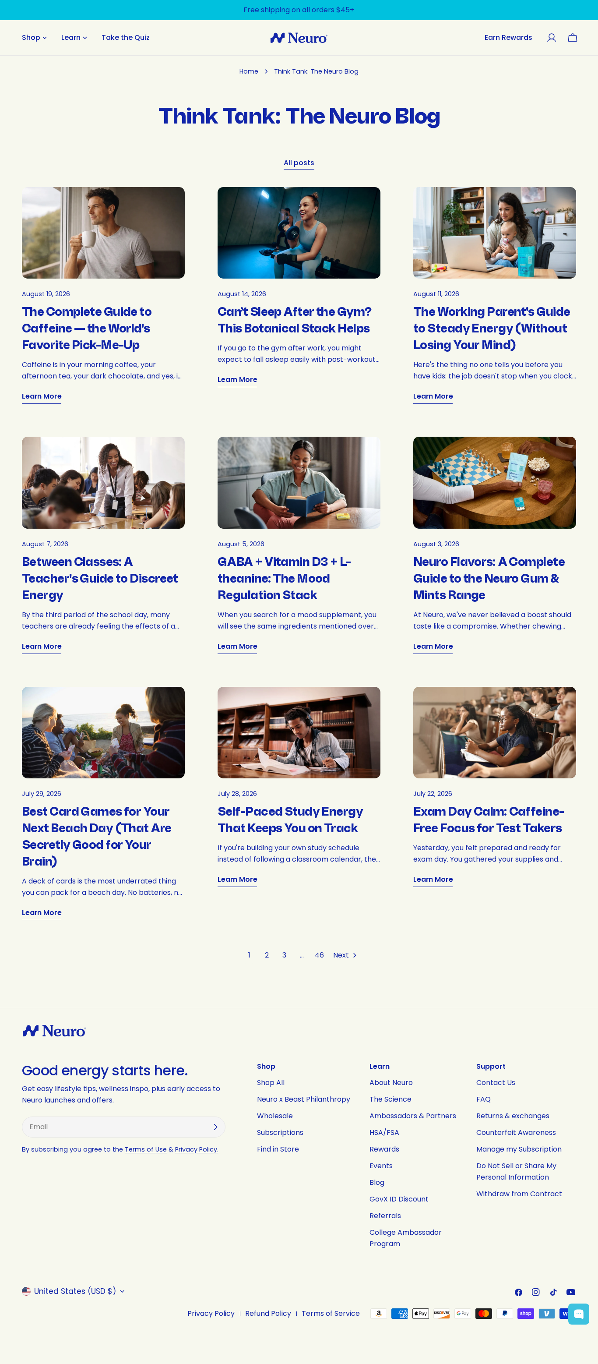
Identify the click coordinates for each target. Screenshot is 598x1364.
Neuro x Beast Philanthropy (303, 1099)
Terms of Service (331, 1313)
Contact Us (495, 1083)
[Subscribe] (215, 1127)
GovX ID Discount (399, 1199)
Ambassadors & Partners (412, 1116)
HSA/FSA (384, 1132)
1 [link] (249, 955)
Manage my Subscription (519, 1149)
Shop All (271, 1083)
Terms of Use (146, 1149)
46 (319, 955)
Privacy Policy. (196, 1149)
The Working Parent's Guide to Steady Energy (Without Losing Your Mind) (491, 329)
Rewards (384, 1149)
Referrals (385, 1216)
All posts (299, 163)
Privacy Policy (211, 1313)
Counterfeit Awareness (516, 1132)
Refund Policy (268, 1313)
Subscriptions (280, 1132)
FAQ (483, 1099)
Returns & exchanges (512, 1116)
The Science (390, 1099)
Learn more (41, 396)
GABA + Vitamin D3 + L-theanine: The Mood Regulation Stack (284, 579)
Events (381, 1166)
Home (248, 71)
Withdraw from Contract (519, 1194)
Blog (376, 1182)
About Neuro (391, 1083)
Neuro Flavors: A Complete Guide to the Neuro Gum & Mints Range (489, 579)
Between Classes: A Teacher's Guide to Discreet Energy (100, 579)
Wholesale (275, 1116)
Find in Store (278, 1149)
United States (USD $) (75, 1291)
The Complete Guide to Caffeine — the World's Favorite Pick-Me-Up (86, 329)
